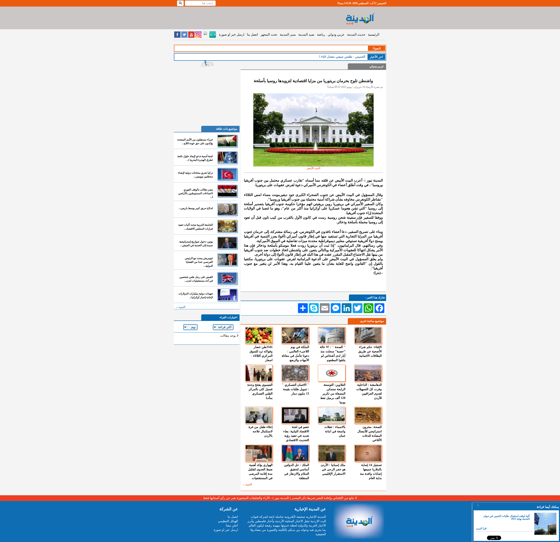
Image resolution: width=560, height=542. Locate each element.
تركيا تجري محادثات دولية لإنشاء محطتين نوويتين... (195, 174)
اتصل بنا (252, 34)
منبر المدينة (288, 34)
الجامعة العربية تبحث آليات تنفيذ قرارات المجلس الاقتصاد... (195, 226)
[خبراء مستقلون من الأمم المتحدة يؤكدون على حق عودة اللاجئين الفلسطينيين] (227, 141)
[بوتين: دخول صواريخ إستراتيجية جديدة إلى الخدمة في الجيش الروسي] (227, 243)
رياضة (321, 34)
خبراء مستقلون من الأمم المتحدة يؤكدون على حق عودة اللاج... (195, 141)
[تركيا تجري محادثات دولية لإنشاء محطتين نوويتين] (227, 174)
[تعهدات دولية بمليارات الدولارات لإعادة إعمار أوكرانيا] (227, 295)
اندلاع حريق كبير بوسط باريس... (196, 208)
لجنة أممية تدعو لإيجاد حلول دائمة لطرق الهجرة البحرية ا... (195, 158)
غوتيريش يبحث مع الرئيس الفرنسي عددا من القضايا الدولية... (199, 262)
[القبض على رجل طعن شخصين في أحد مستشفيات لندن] (227, 278)
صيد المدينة (306, 34)
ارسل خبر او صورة (231, 34)
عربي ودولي (336, 34)
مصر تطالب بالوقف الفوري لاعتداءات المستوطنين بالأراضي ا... (195, 193)
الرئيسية (373, 34)
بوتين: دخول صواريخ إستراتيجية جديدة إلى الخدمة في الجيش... (196, 243)
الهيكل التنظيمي (228, 521)
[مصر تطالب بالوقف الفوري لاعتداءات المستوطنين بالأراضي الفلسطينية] (227, 191)
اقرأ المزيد (481, 528)
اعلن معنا (232, 525)
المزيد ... (247, 484)
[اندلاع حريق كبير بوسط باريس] (227, 209)
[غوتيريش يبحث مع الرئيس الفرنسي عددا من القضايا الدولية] (227, 259)
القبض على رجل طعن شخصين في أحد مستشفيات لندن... (196, 278)
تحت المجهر (269, 34)
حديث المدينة (356, 34)
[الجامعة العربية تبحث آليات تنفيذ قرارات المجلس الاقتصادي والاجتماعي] (227, 226)
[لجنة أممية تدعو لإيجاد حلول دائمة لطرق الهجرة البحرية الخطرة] (227, 157)
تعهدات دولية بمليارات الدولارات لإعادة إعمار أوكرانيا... (195, 295)
